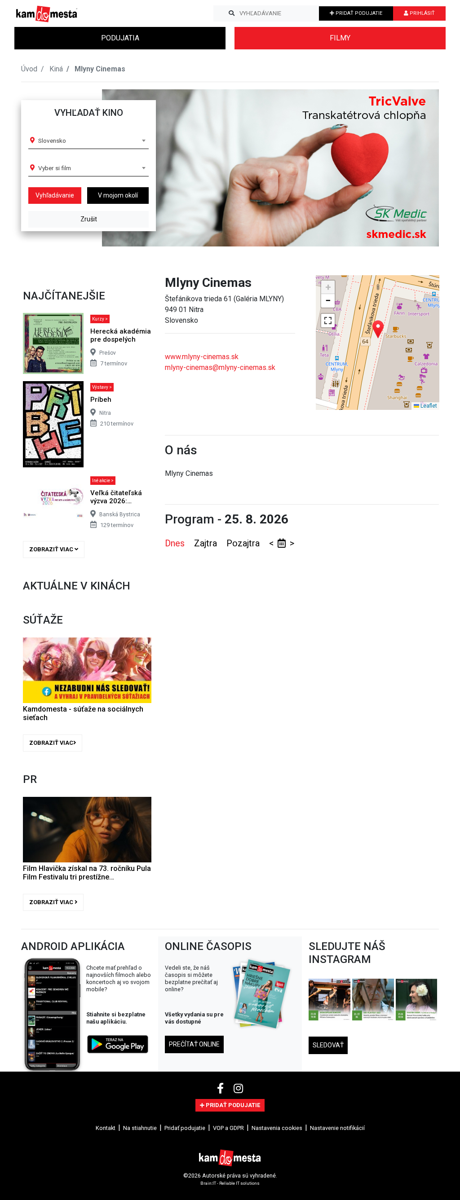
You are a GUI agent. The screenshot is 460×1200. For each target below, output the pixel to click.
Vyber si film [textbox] (54, 167)
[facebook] (221, 1088)
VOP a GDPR (228, 1128)
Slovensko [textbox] (52, 140)
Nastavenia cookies (277, 1128)
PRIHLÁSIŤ (421, 13)
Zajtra (206, 543)
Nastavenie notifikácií (337, 1128)
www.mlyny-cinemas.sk (202, 356)
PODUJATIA (120, 38)
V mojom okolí (118, 195)
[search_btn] (231, 13)
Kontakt (105, 1128)
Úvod (29, 69)
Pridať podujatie (184, 1128)
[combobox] (92, 140)
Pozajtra (244, 543)
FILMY (340, 38)
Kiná (56, 69)
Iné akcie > (103, 480)
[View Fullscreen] (328, 320)
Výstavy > (102, 387)
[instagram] (238, 1088)
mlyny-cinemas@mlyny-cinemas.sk (220, 367)
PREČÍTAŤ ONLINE (194, 1044)
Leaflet (428, 406)
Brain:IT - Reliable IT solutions (230, 1183)
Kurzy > (100, 318)
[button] (414, 167)
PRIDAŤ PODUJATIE (358, 13)
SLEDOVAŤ (328, 1045)
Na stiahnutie (140, 1128)
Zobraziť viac (52, 549)
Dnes (176, 543)
